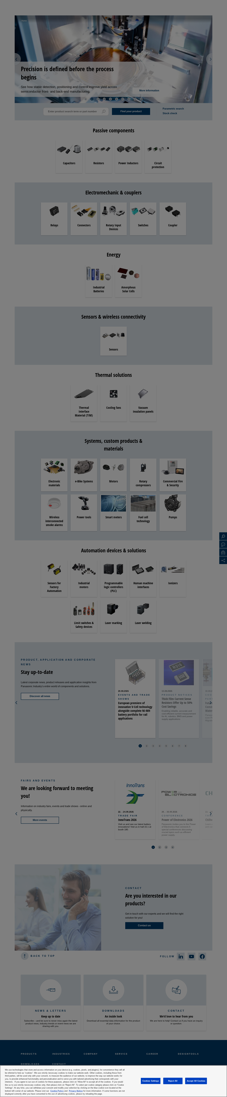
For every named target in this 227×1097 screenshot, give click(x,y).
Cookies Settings (150, 1081)
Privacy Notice (76, 1091)
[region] (113, 1081)
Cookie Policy (57, 1091)
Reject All (172, 1081)
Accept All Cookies (196, 1081)
